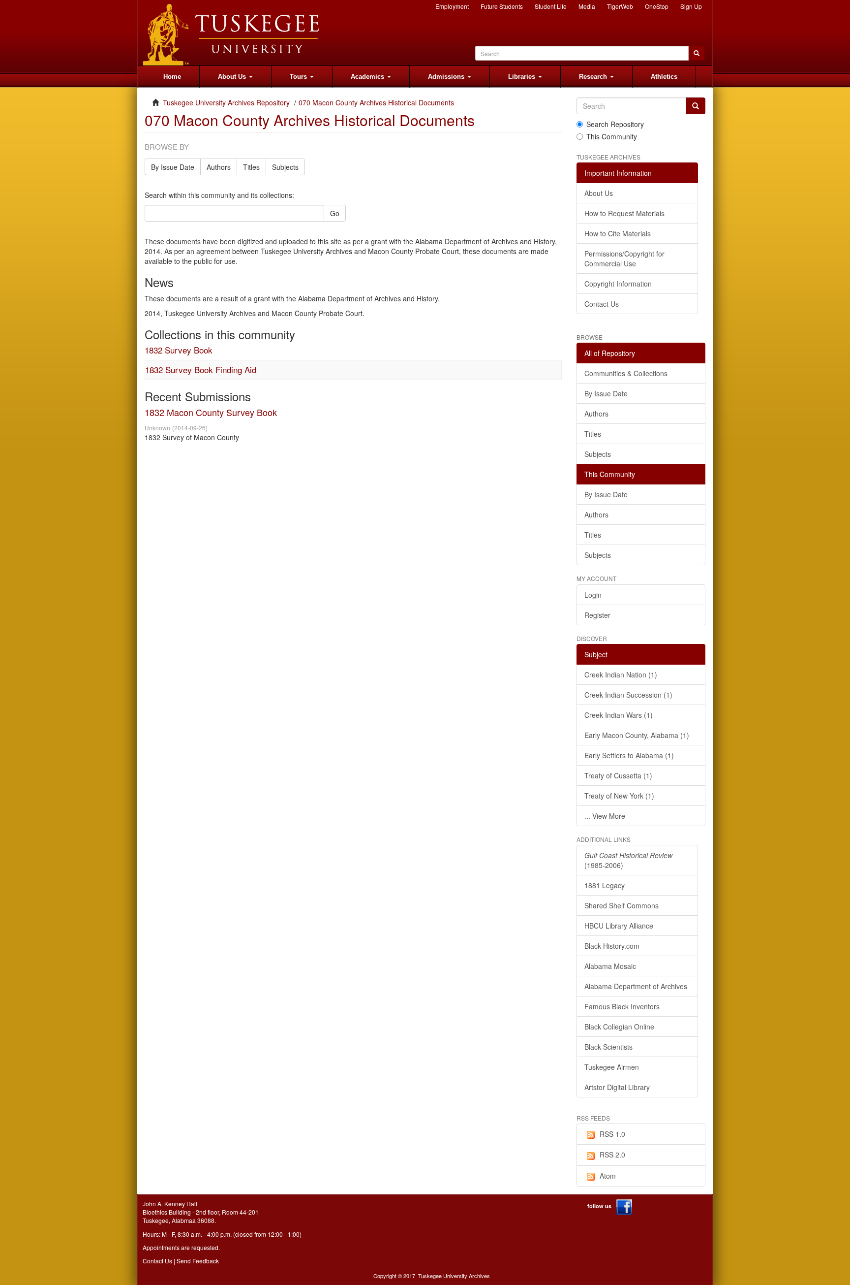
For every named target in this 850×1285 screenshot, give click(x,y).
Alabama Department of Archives (635, 986)
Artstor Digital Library (617, 1087)
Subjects (285, 167)
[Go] (695, 105)
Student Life (551, 6)
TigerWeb (620, 6)
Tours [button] (299, 76)
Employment (452, 6)
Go (334, 213)
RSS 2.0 (612, 1154)
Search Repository (615, 124)
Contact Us (601, 304)
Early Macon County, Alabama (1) (636, 735)
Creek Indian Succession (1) (628, 695)
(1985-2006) (628, 860)
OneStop (656, 6)
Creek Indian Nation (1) (620, 674)
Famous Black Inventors (622, 1006)
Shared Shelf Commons (621, 905)
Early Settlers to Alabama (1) (629, 755)
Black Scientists (608, 1047)
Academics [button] (368, 76)
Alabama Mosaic (610, 966)
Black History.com (611, 946)
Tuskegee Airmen (611, 1067)
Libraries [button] (522, 76)
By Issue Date (172, 167)
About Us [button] (233, 76)
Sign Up (691, 6)
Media (586, 6)
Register (597, 615)
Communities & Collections (626, 373)
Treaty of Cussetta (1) (618, 775)
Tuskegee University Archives (454, 1276)
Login (593, 595)
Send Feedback (198, 1260)
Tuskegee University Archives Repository (226, 102)
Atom (608, 1176)
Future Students (502, 6)
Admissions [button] (447, 76)
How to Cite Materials (617, 233)
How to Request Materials (624, 213)
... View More (604, 816)
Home (172, 76)
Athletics (664, 76)
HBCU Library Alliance (618, 926)
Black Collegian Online (619, 1026)
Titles (251, 167)
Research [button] (594, 76)
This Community (611, 136)
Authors (219, 167)
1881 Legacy (604, 885)
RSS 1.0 (612, 1134)
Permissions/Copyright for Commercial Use (624, 258)
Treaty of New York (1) (619, 796)
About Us (598, 193)
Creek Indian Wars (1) (618, 715)
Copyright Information (618, 284)
